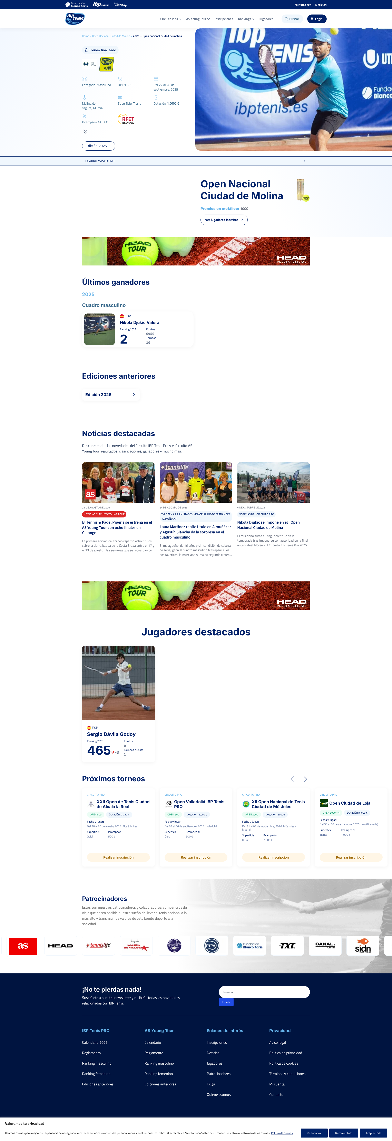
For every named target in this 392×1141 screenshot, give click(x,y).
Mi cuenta (277, 1084)
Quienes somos (219, 1094)
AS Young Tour (196, 18)
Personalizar (314, 1133)
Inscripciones (224, 18)
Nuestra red (303, 4)
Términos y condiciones (287, 1073)
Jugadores (266, 18)
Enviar (226, 1002)
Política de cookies (282, 1133)
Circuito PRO (169, 18)
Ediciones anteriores (98, 1084)
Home (85, 36)
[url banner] (196, 251)
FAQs (211, 1084)
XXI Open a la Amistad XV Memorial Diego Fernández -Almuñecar (195, 516)
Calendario (153, 1042)
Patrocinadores (219, 1073)
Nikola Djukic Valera (139, 322)
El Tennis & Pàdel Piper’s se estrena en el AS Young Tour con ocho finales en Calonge (117, 527)
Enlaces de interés (225, 1030)
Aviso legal (277, 1042)
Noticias (321, 4)
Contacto (276, 1094)
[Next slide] (305, 779)
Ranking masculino (96, 1063)
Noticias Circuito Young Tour (104, 514)
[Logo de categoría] (118, 482)
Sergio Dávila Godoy (111, 734)
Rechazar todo (343, 1133)
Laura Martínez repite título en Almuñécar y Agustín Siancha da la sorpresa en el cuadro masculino (195, 532)
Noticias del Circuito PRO (256, 514)
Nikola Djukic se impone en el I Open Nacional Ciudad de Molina (268, 525)
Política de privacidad (285, 1053)
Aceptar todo (373, 1133)
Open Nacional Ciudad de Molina (111, 36)
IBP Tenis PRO (95, 1030)
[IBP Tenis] (75, 19)
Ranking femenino (96, 1073)
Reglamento (91, 1053)
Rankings (244, 18)
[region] (196, 1129)
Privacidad (280, 1030)
